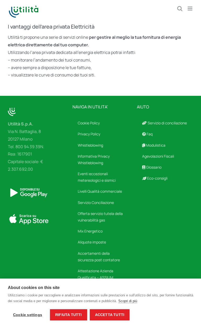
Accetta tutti (110, 315)
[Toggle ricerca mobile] (179, 8)
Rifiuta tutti (68, 315)
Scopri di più (127, 301)
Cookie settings (27, 315)
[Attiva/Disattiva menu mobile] (190, 8)
